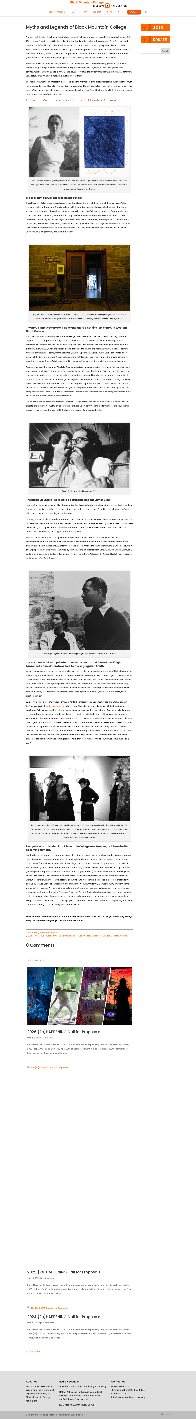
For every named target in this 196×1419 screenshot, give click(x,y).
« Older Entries (33, 1351)
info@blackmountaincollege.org (128, 1397)
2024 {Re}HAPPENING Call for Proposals (63, 1316)
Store (121, 12)
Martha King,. (44, 932)
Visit (51, 12)
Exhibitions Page (71, 1399)
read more (31, 1400)
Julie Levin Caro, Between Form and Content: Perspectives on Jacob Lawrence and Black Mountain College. (78, 935)
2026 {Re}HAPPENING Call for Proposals (63, 1031)
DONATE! (134, 12)
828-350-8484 (137, 1390)
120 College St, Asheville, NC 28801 (76, 1404)
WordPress (77, 1414)
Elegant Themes (48, 1414)
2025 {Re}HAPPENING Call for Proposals (63, 1272)
